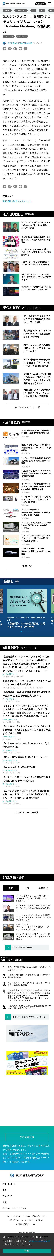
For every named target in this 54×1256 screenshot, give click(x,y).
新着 (4, 1190)
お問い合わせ (14, 1220)
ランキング (7, 1196)
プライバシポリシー (39, 1241)
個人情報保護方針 (22, 1224)
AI (33, 10)
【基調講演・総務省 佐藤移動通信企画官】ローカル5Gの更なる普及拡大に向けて (29, 1007)
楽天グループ (22, 36)
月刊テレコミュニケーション (14, 1208)
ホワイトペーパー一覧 (27, 812)
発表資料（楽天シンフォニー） (17, 201)
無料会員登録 (40, 4)
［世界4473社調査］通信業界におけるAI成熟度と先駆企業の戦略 (29, 976)
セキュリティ (9, 36)
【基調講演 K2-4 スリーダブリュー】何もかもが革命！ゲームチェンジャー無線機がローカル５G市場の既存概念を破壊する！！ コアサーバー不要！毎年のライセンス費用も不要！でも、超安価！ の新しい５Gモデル (29, 995)
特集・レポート (9, 1184)
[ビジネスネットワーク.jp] (14, 3)
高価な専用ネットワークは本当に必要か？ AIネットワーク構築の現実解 (29, 984)
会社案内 (26, 1216)
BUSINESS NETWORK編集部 (20, 43)
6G (42, 10)
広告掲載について (39, 1216)
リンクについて (27, 1220)
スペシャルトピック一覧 (27, 407)
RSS (33, 1224)
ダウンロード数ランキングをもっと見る (29, 1017)
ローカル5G (20, 10)
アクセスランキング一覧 (23, 947)
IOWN (7, 10)
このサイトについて (12, 1216)
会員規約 (39, 1220)
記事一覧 (27, 566)
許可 (27, 1251)
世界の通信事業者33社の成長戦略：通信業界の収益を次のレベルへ (29, 968)
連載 (4, 1202)
